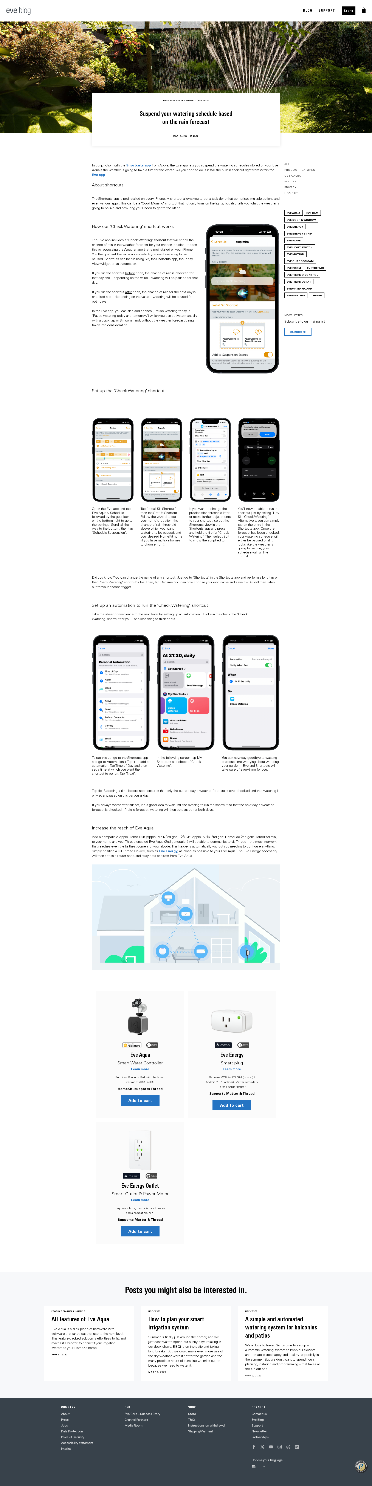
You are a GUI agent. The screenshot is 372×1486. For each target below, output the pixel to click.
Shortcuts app (138, 165)
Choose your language (267, 1460)
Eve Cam (312, 213)
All (287, 164)
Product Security (72, 1437)
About (65, 1414)
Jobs (64, 1425)
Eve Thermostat (299, 281)
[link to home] (18, 11)
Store (348, 11)
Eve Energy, (168, 851)
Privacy (290, 187)
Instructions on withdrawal (206, 1425)
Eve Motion (295, 254)
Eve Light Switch (300, 247)
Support (257, 1425)
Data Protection (72, 1431)
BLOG (307, 10)
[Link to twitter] (262, 1447)
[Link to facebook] (254, 1447)
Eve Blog (258, 1420)
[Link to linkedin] (297, 1447)
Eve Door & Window (301, 219)
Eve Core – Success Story (142, 1414)
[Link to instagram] (279, 1447)
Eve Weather (296, 295)
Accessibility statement (77, 1443)
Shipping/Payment (200, 1431)
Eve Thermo (315, 268)
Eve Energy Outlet (140, 1185)
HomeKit (291, 193)
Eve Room (294, 268)
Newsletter (259, 1431)
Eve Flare (294, 240)
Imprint (66, 1449)
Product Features (299, 169)
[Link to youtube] (271, 1447)
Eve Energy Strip (299, 233)
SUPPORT (327, 10)
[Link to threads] (288, 1447)
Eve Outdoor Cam (300, 261)
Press (65, 1420)
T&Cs (191, 1420)
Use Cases (292, 175)
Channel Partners (136, 1420)
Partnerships (260, 1437)
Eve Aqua (140, 1055)
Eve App (290, 181)
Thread (316, 295)
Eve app (98, 174)
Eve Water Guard (299, 288)
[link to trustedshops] (361, 1466)
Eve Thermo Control (302, 274)
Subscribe (298, 332)
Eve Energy (231, 1055)
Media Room (134, 1425)
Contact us (259, 1414)
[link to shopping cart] (364, 10)
